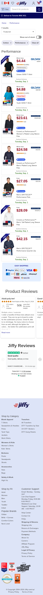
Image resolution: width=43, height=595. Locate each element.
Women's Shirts (7, 446)
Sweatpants (6, 459)
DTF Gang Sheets (29, 432)
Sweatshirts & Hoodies (10, 426)
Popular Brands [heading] (8, 511)
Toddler (4, 505)
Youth (3, 502)
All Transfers (26, 423)
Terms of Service (28, 556)
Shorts (4, 462)
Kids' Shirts (5, 449)
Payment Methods (29, 531)
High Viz (4, 480)
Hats (3, 470)
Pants (3, 456)
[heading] (21, 152)
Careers (25, 541)
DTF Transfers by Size (30, 426)
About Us (25, 538)
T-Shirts (4, 423)
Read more (6, 332)
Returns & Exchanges (30, 528)
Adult (3, 492)
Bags (3, 473)
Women (4, 495)
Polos (3, 429)
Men (3, 498)
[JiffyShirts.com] (21, 3)
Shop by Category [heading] (10, 416)
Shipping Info (27, 525)
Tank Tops (5, 432)
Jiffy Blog (25, 547)
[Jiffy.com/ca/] (21, 405)
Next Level (5, 524)
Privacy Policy (27, 553)
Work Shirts (6, 438)
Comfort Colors (7, 521)
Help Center (26, 513)
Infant (3, 508)
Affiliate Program (28, 544)
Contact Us (26, 516)
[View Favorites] (12, 3)
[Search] (39, 9)
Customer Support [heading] (30, 489)
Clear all (35, 43)
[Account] (33, 3)
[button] (5, 9)
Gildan (4, 514)
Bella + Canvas (7, 517)
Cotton (6, 43)
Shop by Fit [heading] (6, 489)
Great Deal (21, 96)
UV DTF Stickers (28, 429)
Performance (20, 43)
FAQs (24, 519)
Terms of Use (27, 592)
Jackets (4, 435)
